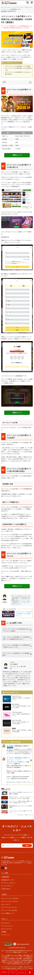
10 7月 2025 (18, 759)
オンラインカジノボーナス (10, 901)
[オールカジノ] (9, 2)
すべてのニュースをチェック (24, 814)
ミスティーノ (6, 935)
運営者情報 (5, 877)
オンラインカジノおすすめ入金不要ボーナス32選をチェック (24, 613)
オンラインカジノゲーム (9, 907)
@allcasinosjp (10, 759)
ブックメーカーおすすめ (9, 910)
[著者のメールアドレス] (11, 668)
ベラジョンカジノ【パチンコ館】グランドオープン (20, 811)
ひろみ (12, 662)
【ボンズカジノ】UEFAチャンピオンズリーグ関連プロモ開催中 (20, 793)
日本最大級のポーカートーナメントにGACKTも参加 (20, 806)
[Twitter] (2, 868)
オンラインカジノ (6, 7)
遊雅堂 (4, 932)
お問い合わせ (6, 889)
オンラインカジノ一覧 (20, 7)
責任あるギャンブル (8, 880)
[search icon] (27, 2)
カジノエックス (7, 929)
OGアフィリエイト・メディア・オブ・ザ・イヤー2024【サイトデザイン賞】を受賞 (21, 797)
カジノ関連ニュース (8, 913)
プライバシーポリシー (9, 883)
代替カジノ (16, 155)
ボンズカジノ (6, 923)
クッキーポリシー (7, 886)
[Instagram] (6, 868)
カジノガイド (6, 904)
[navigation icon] (32, 2)
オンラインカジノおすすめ (10, 898)
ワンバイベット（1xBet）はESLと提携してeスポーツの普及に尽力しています (20, 801)
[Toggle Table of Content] (29, 82)
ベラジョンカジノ (7, 926)
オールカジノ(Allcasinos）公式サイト (18, 757)
